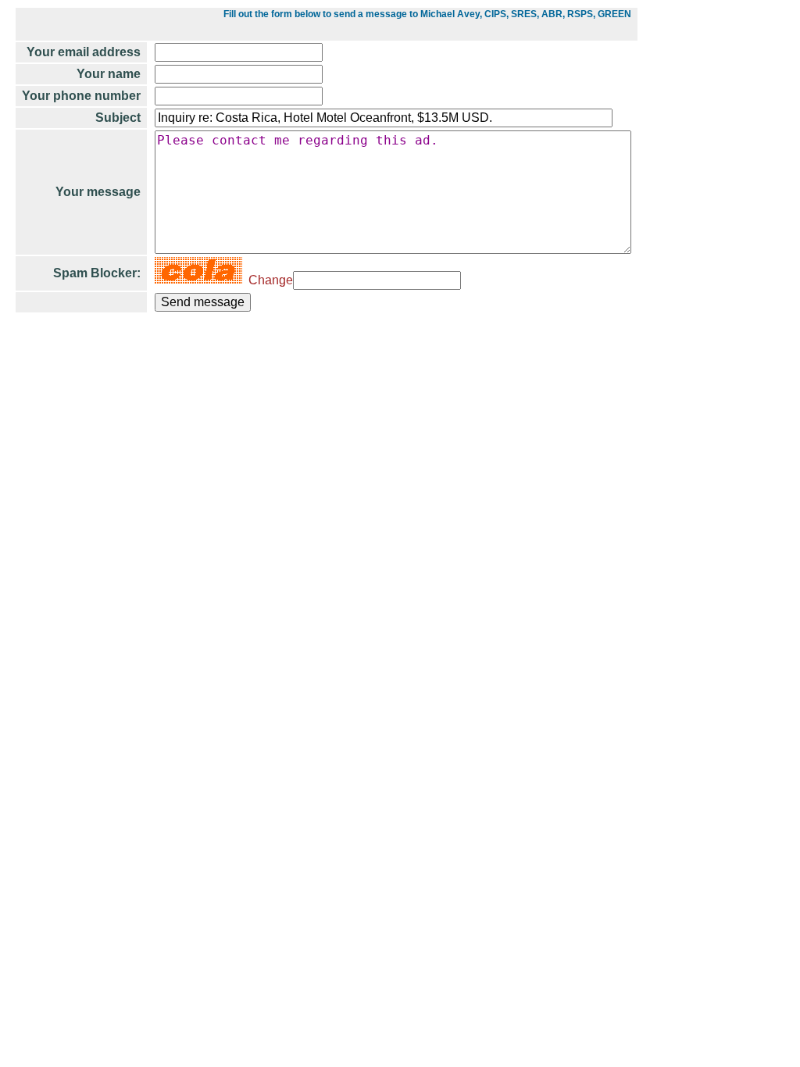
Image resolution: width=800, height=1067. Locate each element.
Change (267, 280)
